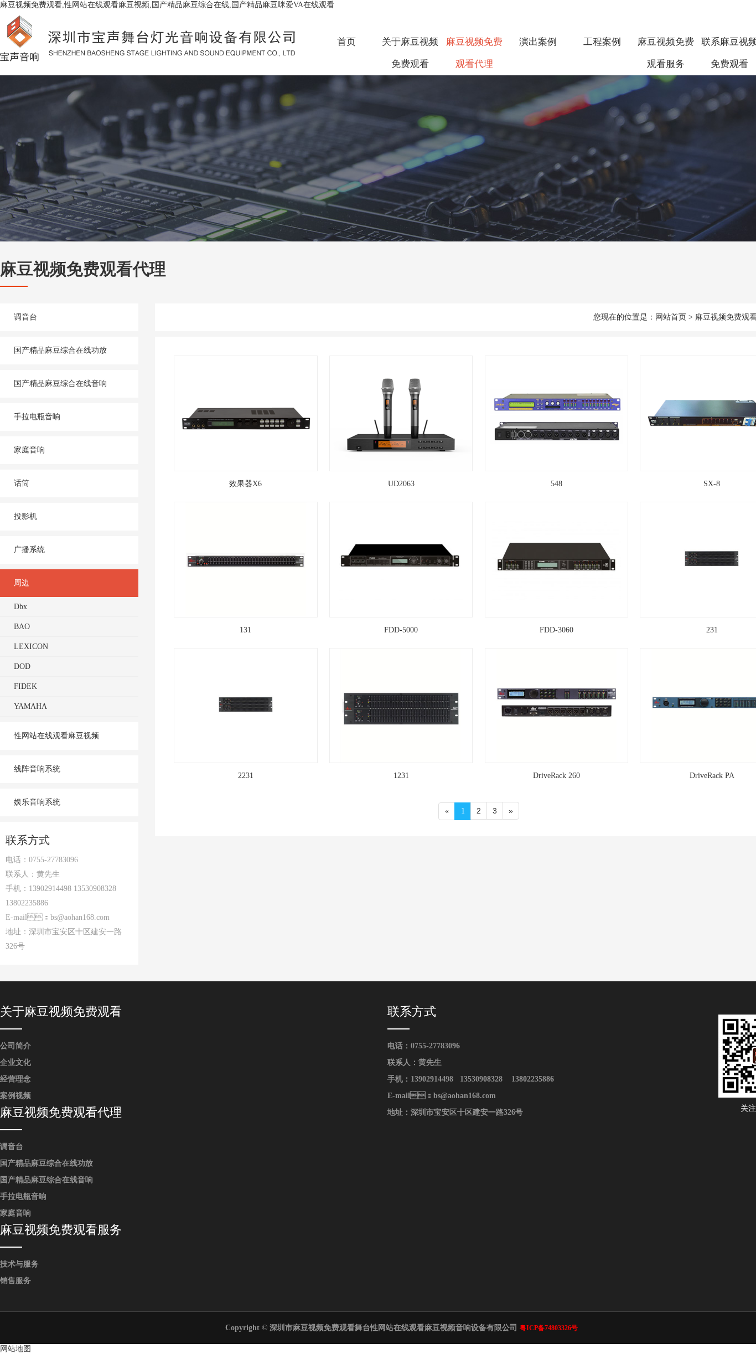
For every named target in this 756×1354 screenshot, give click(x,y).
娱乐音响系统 (37, 802)
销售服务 (15, 1280)
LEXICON (31, 646)
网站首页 (670, 317)
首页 (346, 42)
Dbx (20, 607)
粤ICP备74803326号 (549, 1328)
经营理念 (15, 1079)
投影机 (25, 516)
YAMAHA (30, 706)
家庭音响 (29, 450)
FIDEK (25, 686)
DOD (22, 666)
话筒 (21, 483)
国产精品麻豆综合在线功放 (60, 350)
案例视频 (15, 1096)
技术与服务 (19, 1264)
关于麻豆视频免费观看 (410, 53)
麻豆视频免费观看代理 (474, 53)
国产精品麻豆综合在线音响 (60, 383)
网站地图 (15, 1349)
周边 (21, 583)
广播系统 (29, 549)
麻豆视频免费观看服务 (666, 53)
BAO (22, 626)
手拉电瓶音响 (37, 417)
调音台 (25, 317)
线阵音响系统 (37, 769)
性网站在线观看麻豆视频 (56, 736)
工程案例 (602, 42)
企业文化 (15, 1062)
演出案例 (538, 42)
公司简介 (15, 1046)
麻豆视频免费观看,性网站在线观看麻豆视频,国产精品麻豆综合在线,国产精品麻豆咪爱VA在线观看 (167, 5)
